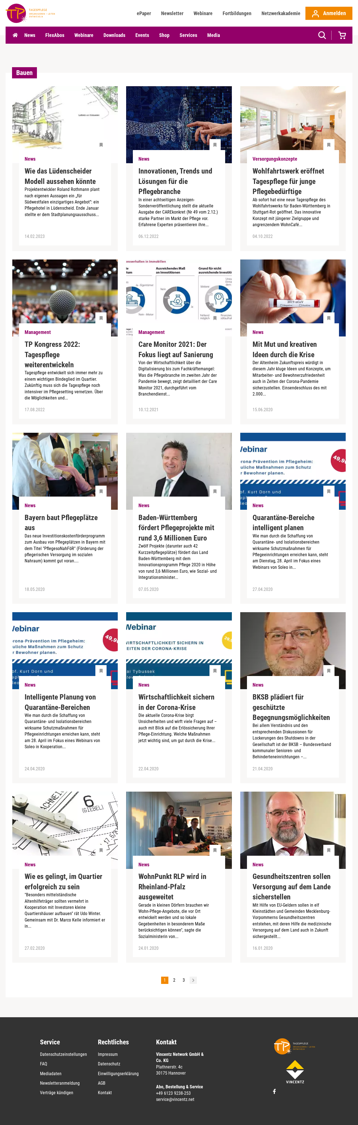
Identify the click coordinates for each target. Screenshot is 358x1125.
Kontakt (105, 1092)
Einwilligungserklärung (118, 1073)
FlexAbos (54, 35)
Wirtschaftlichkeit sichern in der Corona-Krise (176, 702)
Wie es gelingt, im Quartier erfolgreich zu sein (63, 881)
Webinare (203, 13)
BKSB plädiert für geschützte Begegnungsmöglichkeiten (291, 707)
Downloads (114, 35)
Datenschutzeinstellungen (63, 1054)
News (29, 35)
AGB (101, 1083)
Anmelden (334, 13)
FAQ (43, 1063)
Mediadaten (51, 1073)
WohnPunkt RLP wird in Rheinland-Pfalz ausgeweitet (172, 886)
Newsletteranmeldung (60, 1083)
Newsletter (172, 13)
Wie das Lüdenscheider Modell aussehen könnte (60, 176)
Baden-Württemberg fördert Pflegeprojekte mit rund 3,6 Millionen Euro (176, 527)
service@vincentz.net (175, 1099)
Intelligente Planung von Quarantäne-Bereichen (60, 702)
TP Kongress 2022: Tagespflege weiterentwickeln (52, 354)
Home (15, 35)
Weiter (193, 980)
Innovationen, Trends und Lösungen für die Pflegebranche (175, 181)
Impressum (108, 1054)
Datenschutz (109, 1063)
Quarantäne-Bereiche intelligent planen (283, 522)
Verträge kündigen (56, 1092)
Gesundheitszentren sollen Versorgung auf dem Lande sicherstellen (292, 886)
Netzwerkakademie (281, 13)
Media (213, 35)
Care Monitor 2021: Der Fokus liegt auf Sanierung (175, 349)
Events (142, 35)
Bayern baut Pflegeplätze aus (61, 522)
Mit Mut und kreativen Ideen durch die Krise (285, 349)
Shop (164, 35)
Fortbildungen (237, 13)
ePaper (144, 13)
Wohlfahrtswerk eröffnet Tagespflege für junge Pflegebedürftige (288, 181)
